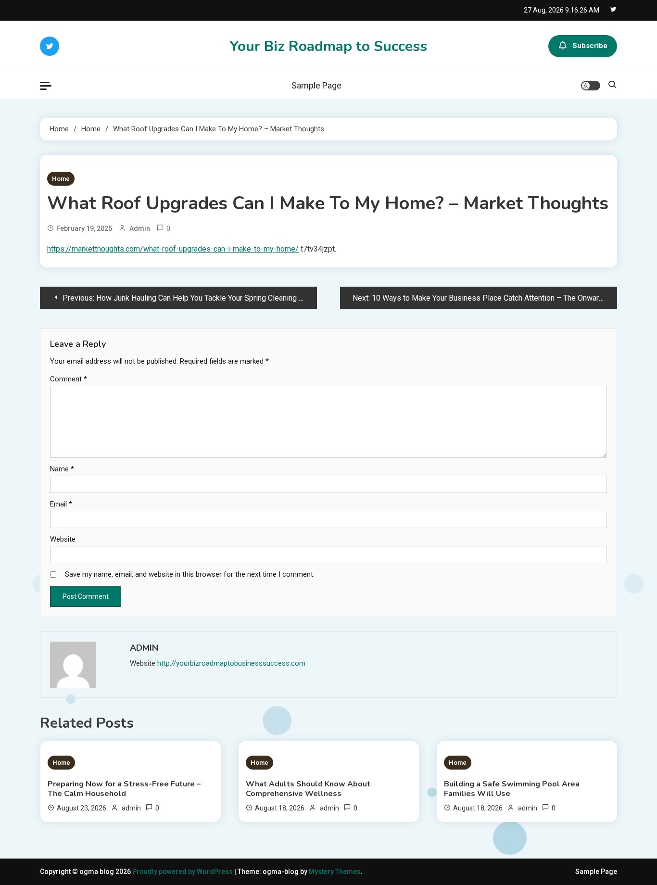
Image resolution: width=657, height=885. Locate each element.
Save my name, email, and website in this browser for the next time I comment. (190, 574)
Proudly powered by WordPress (183, 871)
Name (62, 469)
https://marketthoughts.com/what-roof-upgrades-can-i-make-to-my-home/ (173, 248)
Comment (68, 379)
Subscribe (589, 45)
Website (63, 539)
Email (61, 504)
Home (61, 178)
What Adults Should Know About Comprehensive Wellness (308, 788)
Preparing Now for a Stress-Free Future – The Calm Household (124, 788)
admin (139, 228)
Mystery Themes (335, 871)
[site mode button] (590, 85)
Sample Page (316, 85)
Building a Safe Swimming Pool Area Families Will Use (512, 788)
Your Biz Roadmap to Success (328, 46)
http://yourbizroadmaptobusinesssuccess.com (231, 663)
